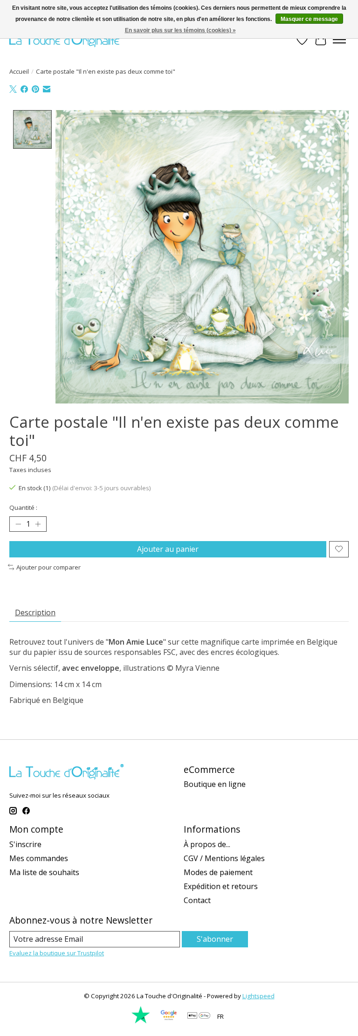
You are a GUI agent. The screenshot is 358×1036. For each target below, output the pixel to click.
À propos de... (207, 844)
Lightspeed (258, 996)
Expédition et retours (221, 886)
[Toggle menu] (339, 39)
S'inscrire (25, 844)
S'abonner (215, 939)
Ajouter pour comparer (48, 567)
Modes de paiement (218, 872)
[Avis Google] (168, 1021)
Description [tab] (35, 612)
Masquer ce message (309, 19)
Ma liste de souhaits (44, 872)
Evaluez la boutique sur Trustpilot (56, 953)
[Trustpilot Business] (140, 1021)
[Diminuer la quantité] (18, 524)
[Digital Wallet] (198, 1016)
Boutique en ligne (215, 784)
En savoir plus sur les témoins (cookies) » (180, 30)
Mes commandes (38, 858)
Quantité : (23, 507)
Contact (197, 900)
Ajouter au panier (168, 549)
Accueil (19, 71)
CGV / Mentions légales (224, 858)
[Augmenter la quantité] (38, 524)
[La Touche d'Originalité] (66, 39)
